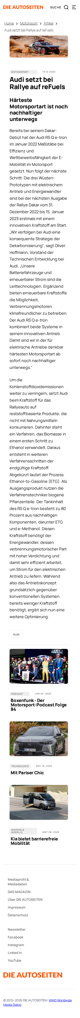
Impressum (16, 907)
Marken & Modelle (17, 831)
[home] (23, 7)
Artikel (48, 23)
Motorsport (29, 23)
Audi (16, 634)
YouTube (14, 960)
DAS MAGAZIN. (19, 892)
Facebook (15, 937)
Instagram (16, 945)
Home (9, 23)
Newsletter (17, 929)
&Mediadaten (18, 881)
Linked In (15, 952)
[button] (74, 7)
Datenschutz (18, 915)
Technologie (20, 766)
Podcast (17, 693)
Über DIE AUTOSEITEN (25, 899)
